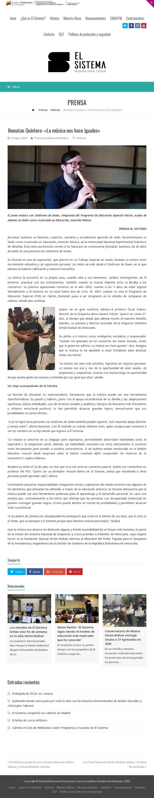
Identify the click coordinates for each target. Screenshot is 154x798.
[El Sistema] (77, 62)
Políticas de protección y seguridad (89, 34)
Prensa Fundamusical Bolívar (51, 138)
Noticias (81, 138)
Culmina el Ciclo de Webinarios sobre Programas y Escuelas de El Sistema (60, 728)
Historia (54, 18)
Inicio (13, 18)
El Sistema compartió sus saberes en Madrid (41, 713)
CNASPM (116, 18)
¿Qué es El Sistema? (33, 18)
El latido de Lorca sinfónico (29, 720)
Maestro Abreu (72, 18)
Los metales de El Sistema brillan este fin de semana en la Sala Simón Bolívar (28, 632)
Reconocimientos (95, 18)
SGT (61, 34)
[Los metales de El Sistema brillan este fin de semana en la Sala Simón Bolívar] (29, 608)
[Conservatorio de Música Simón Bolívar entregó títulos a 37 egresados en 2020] (124, 610)
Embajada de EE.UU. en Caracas (32, 693)
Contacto (49, 34)
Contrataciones (135, 18)
